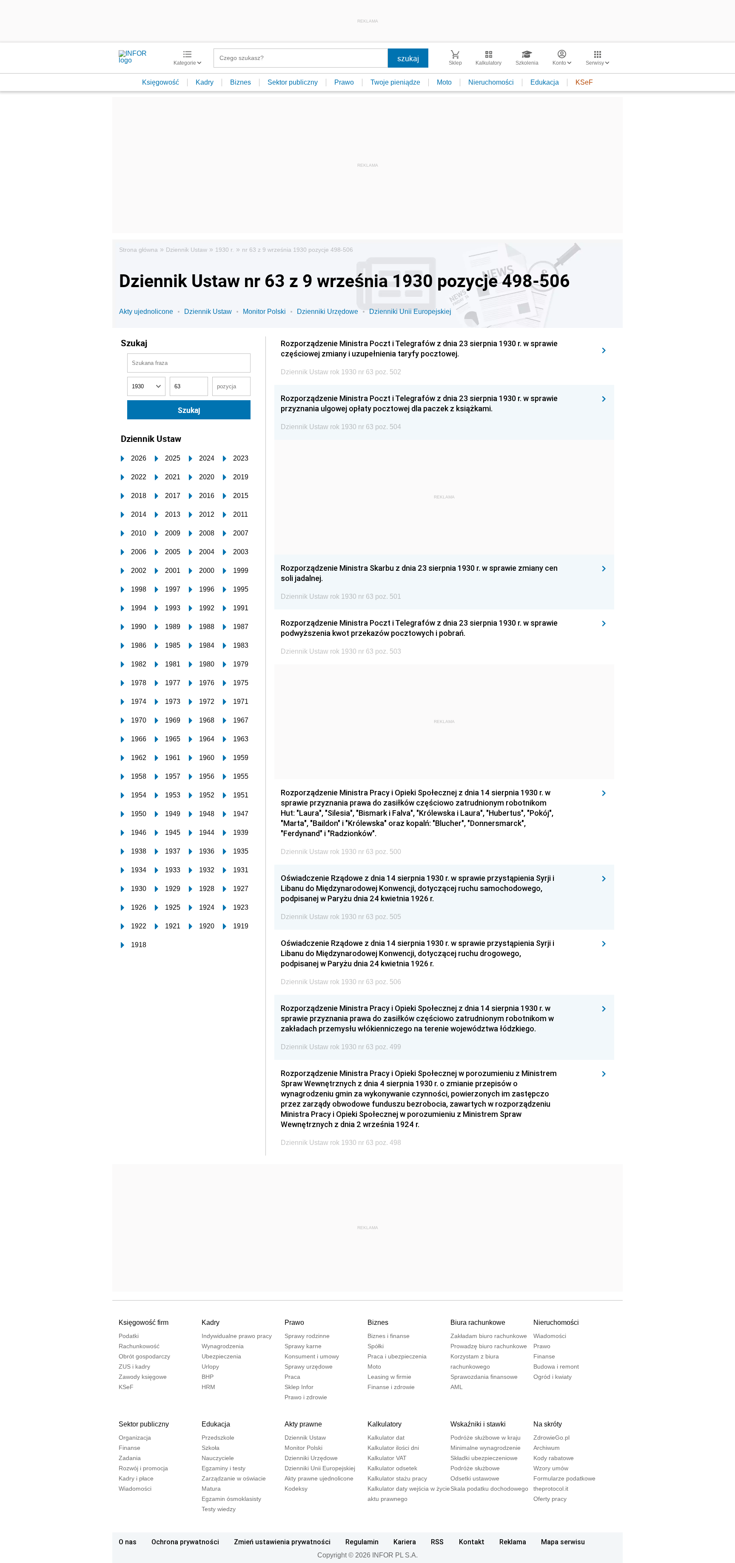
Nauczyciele (218, 1458)
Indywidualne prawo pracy (237, 1335)
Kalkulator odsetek (392, 1468)
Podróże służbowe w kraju (485, 1437)
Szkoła (210, 1447)
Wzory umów (550, 1468)
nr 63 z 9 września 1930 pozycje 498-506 (297, 249)
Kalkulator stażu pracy (397, 1478)
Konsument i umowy (312, 1356)
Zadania (130, 1458)
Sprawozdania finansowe (484, 1376)
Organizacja (135, 1437)
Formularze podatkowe (564, 1478)
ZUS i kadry (134, 1366)
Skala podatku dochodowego (489, 1488)
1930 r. (224, 249)
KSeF (584, 82)
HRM (208, 1387)
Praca (292, 1376)
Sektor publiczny (293, 82)
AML (456, 1387)
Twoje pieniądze (395, 82)
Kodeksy (296, 1488)
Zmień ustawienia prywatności (282, 1541)
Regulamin (362, 1541)
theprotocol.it (550, 1488)
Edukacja (544, 82)
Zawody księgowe (143, 1376)
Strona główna (138, 249)
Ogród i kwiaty (552, 1376)
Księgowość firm (143, 1322)
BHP (208, 1376)
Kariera (404, 1541)
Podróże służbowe (475, 1468)
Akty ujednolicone (146, 311)
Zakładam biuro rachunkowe (488, 1335)
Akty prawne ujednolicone (319, 1478)
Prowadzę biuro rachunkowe (488, 1346)
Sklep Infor (299, 1387)
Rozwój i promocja (143, 1468)
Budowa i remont (556, 1366)
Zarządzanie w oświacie (234, 1478)
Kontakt (471, 1541)
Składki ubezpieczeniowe (484, 1458)
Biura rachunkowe (477, 1322)
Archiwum (546, 1447)
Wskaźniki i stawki (478, 1424)
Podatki (129, 1335)
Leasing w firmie (389, 1376)
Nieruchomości (491, 82)
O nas (128, 1541)
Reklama (512, 1541)
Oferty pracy (550, 1498)
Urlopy (210, 1366)
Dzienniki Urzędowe (327, 311)
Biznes (240, 82)
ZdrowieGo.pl (551, 1437)
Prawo (344, 82)
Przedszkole (218, 1437)
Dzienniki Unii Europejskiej (410, 311)
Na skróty (547, 1424)
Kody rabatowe (553, 1458)
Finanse (544, 1356)
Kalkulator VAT (387, 1458)
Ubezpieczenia (221, 1356)
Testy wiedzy (219, 1509)
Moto (444, 82)
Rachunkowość (139, 1346)
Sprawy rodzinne (307, 1335)
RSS (437, 1541)
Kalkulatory (385, 1424)
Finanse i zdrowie (391, 1387)
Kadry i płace (136, 1478)
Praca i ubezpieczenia (397, 1356)
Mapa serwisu (563, 1541)
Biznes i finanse (389, 1335)
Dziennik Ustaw (186, 249)
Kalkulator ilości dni (393, 1447)
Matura (211, 1488)
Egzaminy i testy (223, 1468)
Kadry (205, 82)
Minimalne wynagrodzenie (485, 1447)
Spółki (376, 1346)
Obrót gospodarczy (144, 1356)
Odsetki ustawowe (474, 1478)
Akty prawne (303, 1424)
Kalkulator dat (386, 1437)
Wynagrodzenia (223, 1346)
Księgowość (160, 82)
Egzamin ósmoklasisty (231, 1498)
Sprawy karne (303, 1346)
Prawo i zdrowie (306, 1397)
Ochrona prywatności (185, 1541)
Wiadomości (549, 1335)
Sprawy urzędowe (309, 1366)
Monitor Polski (264, 311)
